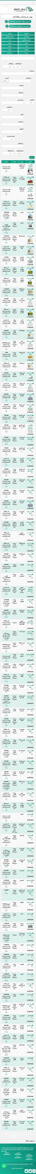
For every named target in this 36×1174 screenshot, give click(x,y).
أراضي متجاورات (9, 36)
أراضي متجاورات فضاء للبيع (30, 166)
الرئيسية (26, 33)
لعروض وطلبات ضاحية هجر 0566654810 (19, 21)
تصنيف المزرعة (11, 136)
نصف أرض (26, 36)
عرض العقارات (20, 150)
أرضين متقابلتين (26, 40)
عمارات (9, 43)
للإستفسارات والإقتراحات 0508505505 (19, 26)
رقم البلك (21, 92)
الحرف (7, 78)
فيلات (9, 46)
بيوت (26, 46)
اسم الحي (31, 71)
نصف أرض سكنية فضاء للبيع (30, 891)
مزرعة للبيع (30, 944)
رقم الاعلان (20, 143)
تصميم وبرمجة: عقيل (17, 1168)
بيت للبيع (30, 223)
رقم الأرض (28, 78)
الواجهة (21, 129)
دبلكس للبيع (30, 654)
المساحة (21, 85)
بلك (9, 40)
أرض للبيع (29, 289)
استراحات (9, 53)
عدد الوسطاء (11, 150)
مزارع (26, 53)
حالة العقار (9, 107)
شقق (26, 43)
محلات (9, 49)
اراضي (9, 33)
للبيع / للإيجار (18, 63)
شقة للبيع (29, 814)
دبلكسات (26, 49)
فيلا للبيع (30, 1015)
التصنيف (32, 100)
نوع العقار (11, 63)
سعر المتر (20, 121)
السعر (21, 114)
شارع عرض (20, 100)
